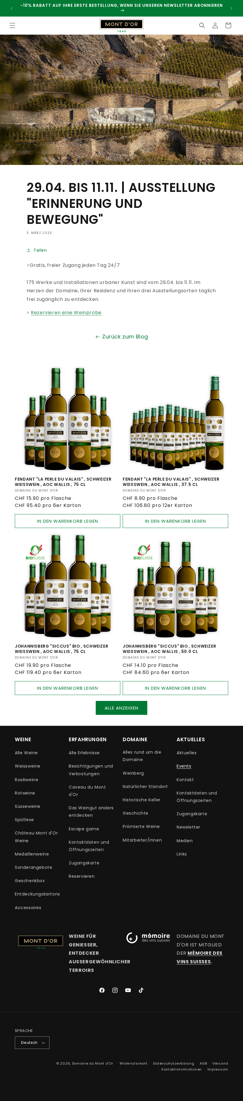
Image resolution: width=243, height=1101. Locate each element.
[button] (12, 25)
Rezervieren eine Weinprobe (66, 312)
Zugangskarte (84, 863)
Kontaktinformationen (182, 1069)
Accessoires (28, 908)
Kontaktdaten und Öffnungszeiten (89, 846)
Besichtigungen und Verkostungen (91, 769)
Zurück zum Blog (125, 336)
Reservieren (82, 876)
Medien (185, 841)
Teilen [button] (40, 250)
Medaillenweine (32, 854)
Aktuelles (186, 753)
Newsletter (188, 827)
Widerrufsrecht (134, 1063)
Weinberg (133, 773)
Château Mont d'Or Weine (36, 836)
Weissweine (28, 766)
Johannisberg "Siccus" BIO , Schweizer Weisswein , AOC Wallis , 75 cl (61, 649)
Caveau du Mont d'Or (87, 790)
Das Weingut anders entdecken (91, 811)
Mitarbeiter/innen (142, 840)
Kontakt (185, 780)
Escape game (84, 829)
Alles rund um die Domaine (142, 756)
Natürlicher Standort (145, 786)
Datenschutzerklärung (173, 1063)
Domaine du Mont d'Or (93, 1063)
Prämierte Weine (141, 826)
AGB (203, 1063)
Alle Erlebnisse (84, 753)
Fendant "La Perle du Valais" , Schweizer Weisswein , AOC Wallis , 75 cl (63, 482)
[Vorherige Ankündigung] (11, 8)
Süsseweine (28, 806)
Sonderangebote (33, 867)
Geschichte (135, 813)
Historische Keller (142, 800)
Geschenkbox (30, 881)
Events (184, 766)
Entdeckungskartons (37, 894)
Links (182, 854)
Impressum (217, 1069)
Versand (220, 1063)
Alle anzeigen (121, 708)
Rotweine (25, 793)
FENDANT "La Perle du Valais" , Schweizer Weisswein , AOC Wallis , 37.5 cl (171, 482)
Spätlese (24, 820)
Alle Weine (26, 753)
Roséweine (26, 780)
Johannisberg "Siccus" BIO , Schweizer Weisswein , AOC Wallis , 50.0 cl (169, 649)
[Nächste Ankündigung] (231, 8)
